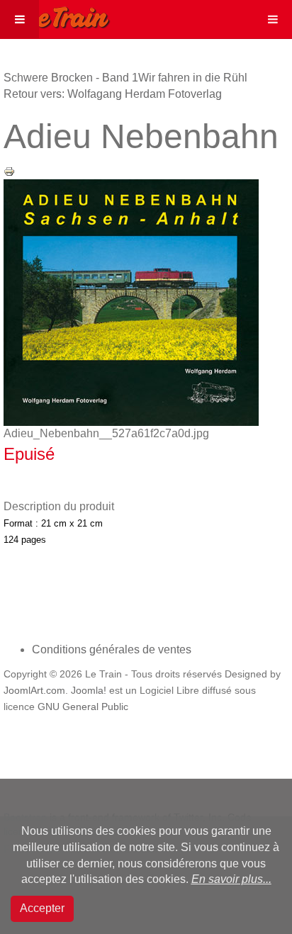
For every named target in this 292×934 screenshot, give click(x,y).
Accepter (42, 908)
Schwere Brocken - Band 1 (71, 78)
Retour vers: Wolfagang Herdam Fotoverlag (113, 94)
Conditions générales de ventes (111, 649)
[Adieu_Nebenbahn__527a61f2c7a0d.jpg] (131, 302)
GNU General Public (83, 707)
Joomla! (88, 690)
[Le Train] (55, 15)
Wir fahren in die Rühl (192, 78)
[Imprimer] (9, 170)
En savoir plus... (231, 879)
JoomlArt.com (34, 690)
